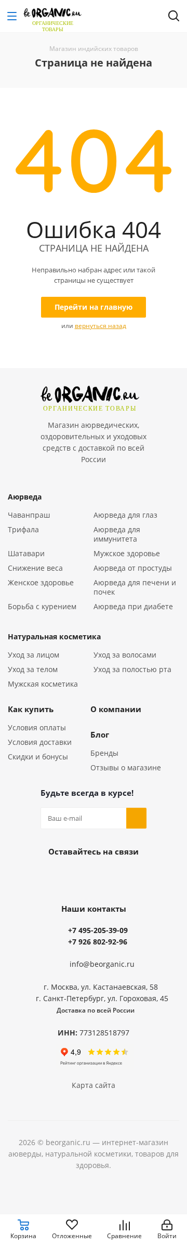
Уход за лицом (33, 655)
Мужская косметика (43, 684)
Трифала (23, 529)
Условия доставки (40, 742)
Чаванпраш (29, 515)
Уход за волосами (125, 655)
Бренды (104, 753)
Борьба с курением (42, 606)
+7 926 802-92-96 (97, 942)
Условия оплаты (37, 727)
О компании (115, 709)
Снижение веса (35, 568)
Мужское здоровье (127, 553)
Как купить (31, 709)
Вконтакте (93, 875)
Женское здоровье (41, 582)
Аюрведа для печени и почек (135, 587)
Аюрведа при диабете (133, 606)
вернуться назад (100, 325)
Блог (99, 734)
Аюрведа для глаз (125, 515)
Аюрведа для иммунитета (117, 534)
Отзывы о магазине (125, 767)
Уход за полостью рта (132, 669)
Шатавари (26, 553)
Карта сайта (93, 1085)
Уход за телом (33, 669)
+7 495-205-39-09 (98, 930)
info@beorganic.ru (102, 964)
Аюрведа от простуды (133, 568)
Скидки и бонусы (38, 757)
